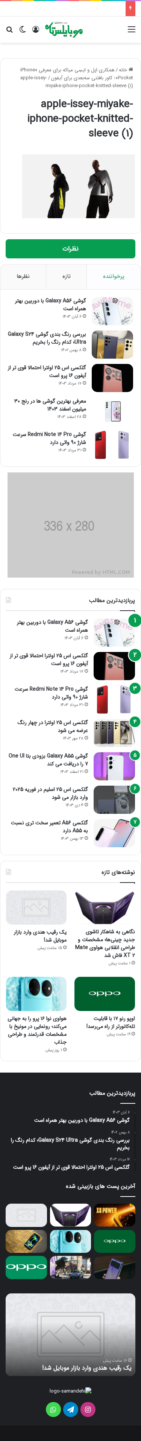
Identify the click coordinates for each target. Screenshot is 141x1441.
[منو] (131, 32)
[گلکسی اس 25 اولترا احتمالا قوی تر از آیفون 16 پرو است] (112, 378)
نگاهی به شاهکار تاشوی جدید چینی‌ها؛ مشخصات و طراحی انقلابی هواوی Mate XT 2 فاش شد (105, 944)
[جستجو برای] (9, 32)
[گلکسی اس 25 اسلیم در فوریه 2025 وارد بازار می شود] (114, 800)
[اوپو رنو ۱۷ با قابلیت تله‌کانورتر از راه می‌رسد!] (104, 994)
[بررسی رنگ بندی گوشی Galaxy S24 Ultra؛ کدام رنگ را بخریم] (112, 344)
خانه (124, 70)
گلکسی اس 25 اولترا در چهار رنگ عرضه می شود (53, 726)
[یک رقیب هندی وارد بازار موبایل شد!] (36, 907)
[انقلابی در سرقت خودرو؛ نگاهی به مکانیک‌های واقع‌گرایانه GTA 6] (70, 1267)
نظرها (23, 276)
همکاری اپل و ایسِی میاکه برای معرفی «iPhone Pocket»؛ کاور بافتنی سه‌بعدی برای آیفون (76, 74)
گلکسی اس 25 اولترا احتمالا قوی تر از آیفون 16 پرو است (47, 372)
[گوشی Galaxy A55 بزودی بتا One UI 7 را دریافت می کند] (114, 766)
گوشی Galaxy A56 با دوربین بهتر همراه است (50, 305)
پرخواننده (113, 276)
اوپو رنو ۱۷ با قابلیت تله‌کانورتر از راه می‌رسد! (110, 1022)
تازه (66, 276)
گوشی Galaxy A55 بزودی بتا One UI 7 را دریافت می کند (48, 760)
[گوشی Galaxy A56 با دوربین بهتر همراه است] (112, 311)
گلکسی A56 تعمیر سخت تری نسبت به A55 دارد (49, 827)
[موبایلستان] (64, 30)
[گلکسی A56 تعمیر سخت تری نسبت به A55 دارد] (114, 833)
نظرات (70, 249)
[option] (70, 1334)
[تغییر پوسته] (22, 32)
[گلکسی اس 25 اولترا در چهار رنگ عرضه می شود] (114, 733)
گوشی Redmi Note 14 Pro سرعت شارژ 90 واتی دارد (49, 438)
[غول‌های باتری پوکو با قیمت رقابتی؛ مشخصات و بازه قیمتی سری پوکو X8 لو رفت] (114, 1215)
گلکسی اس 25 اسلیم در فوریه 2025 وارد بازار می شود (50, 793)
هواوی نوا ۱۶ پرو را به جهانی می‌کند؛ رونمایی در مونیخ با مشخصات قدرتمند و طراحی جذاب (37, 1030)
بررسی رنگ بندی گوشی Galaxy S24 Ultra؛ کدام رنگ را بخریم (47, 338)
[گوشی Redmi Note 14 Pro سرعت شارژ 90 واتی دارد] (112, 445)
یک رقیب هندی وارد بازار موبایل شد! (40, 936)
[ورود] (35, 32)
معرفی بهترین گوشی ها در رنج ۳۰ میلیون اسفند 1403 (50, 405)
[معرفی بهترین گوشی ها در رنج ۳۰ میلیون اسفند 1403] (112, 411)
